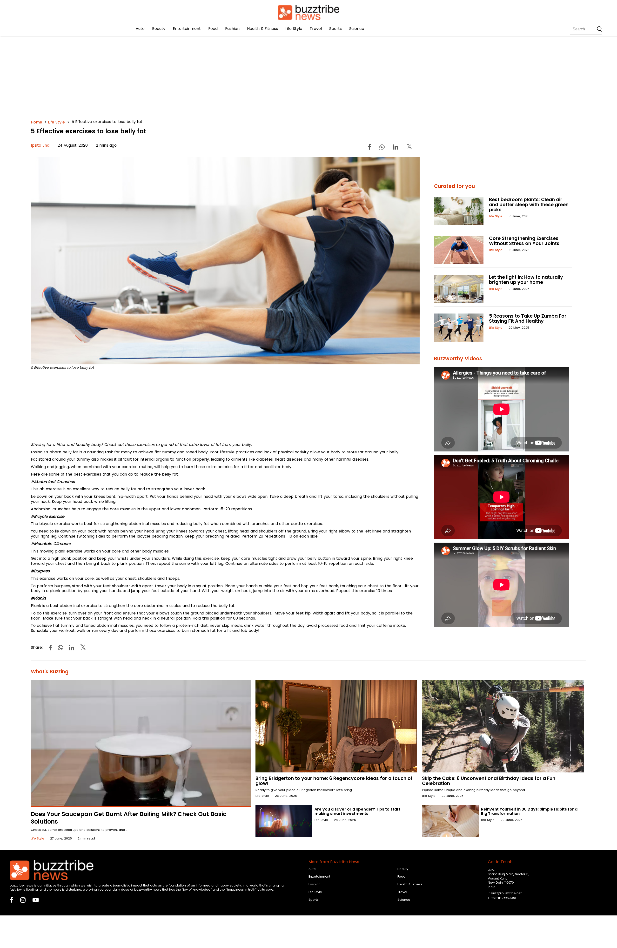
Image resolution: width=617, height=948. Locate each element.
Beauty (158, 28)
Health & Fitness (262, 28)
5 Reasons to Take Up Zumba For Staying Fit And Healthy (527, 318)
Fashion (232, 28)
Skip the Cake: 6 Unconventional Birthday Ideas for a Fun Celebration (488, 781)
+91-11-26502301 (503, 898)
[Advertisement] (175, 72)
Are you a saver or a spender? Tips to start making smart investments (357, 811)
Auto (140, 28)
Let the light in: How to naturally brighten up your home (526, 280)
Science (356, 28)
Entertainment (187, 28)
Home (36, 122)
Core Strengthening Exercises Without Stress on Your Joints (524, 241)
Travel (316, 28)
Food (213, 28)
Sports (335, 28)
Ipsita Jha (40, 145)
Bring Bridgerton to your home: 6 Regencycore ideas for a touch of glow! (334, 781)
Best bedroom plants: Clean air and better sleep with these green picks (529, 204)
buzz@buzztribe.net (506, 893)
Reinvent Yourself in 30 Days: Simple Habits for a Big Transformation (529, 811)
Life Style (293, 28)
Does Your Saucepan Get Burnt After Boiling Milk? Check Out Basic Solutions (129, 817)
